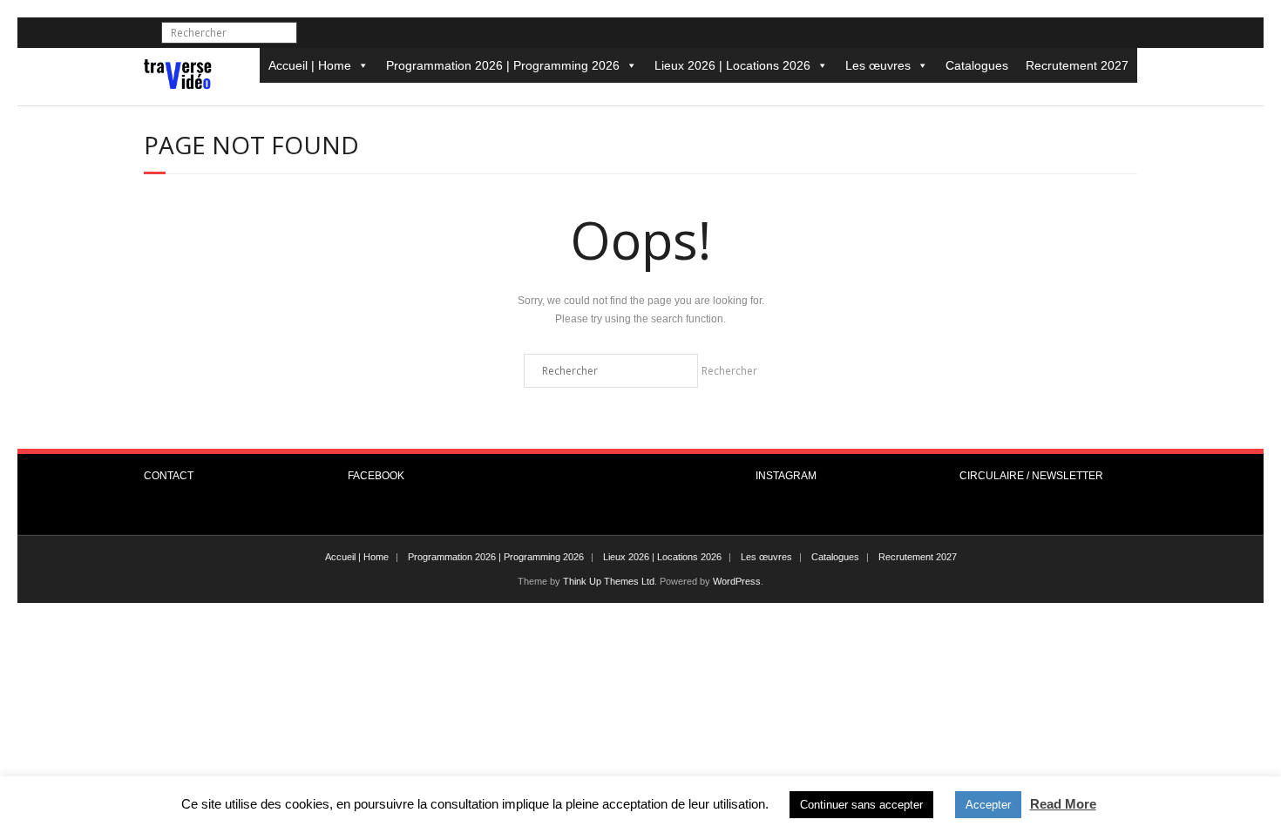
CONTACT (168, 476)
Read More (1063, 803)
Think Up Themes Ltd (608, 581)
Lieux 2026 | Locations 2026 (732, 65)
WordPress (737, 581)
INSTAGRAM (786, 476)
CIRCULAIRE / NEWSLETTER (1031, 476)
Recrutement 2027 (1077, 65)
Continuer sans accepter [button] (861, 804)
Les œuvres (878, 65)
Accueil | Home (309, 65)
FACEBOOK (376, 476)
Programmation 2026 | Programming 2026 (503, 65)
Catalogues (977, 65)
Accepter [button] (988, 804)
